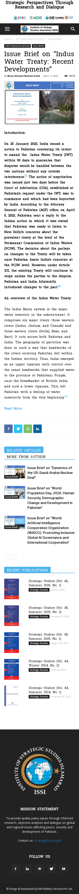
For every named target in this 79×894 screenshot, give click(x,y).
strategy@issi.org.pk (47, 840)
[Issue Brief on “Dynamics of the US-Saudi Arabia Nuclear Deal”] (14, 472)
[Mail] (39, 869)
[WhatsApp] (28, 429)
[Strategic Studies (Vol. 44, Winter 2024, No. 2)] (11, 669)
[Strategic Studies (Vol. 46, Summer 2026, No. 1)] (11, 589)
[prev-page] (6, 557)
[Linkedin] (37, 429)
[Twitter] (18, 429)
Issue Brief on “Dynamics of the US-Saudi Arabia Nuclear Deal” (50, 473)
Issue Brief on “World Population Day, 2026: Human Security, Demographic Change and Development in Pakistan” (50, 498)
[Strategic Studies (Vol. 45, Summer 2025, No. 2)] (11, 615)
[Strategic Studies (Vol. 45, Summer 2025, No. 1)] (11, 642)
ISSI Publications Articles (30, 39)
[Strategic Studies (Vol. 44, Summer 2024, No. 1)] (11, 696)
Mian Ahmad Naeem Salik (23, 75)
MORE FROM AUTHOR (26, 456)
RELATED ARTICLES (24, 450)
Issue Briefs (55, 39)
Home (8, 39)
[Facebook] (8, 429)
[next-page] (13, 557)
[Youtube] (63, 869)
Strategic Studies (39, 589)
